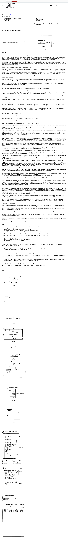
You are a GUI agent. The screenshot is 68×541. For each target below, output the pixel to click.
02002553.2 (10, 14)
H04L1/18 (49, 12)
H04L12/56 (46, 12)
